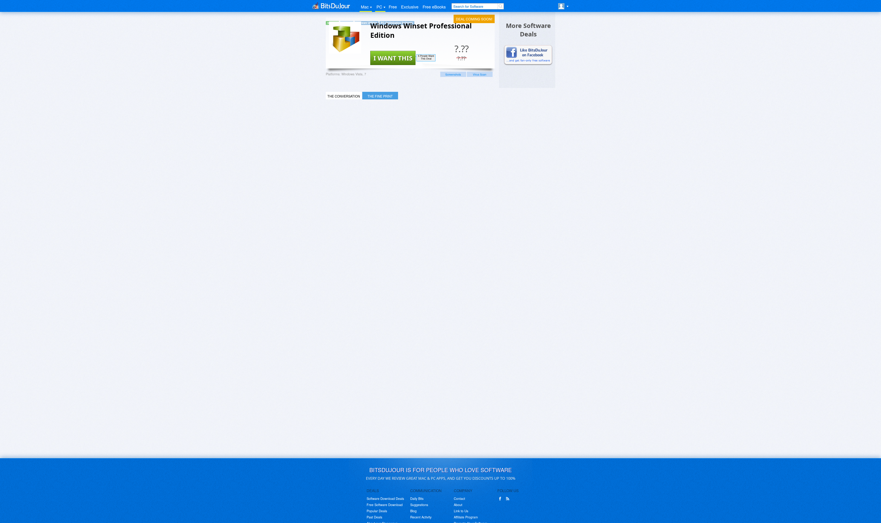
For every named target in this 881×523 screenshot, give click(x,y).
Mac (365, 7)
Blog (413, 511)
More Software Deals (528, 29)
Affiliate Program (466, 517)
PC (379, 7)
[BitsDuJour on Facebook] (501, 499)
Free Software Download (385, 504)
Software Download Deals (385, 498)
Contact (459, 498)
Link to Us (461, 511)
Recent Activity (421, 517)
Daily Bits (417, 498)
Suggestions (419, 504)
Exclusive (409, 7)
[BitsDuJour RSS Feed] (508, 499)
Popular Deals (377, 511)
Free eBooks (434, 7)
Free (393, 7)
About (458, 504)
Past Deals (374, 517)
